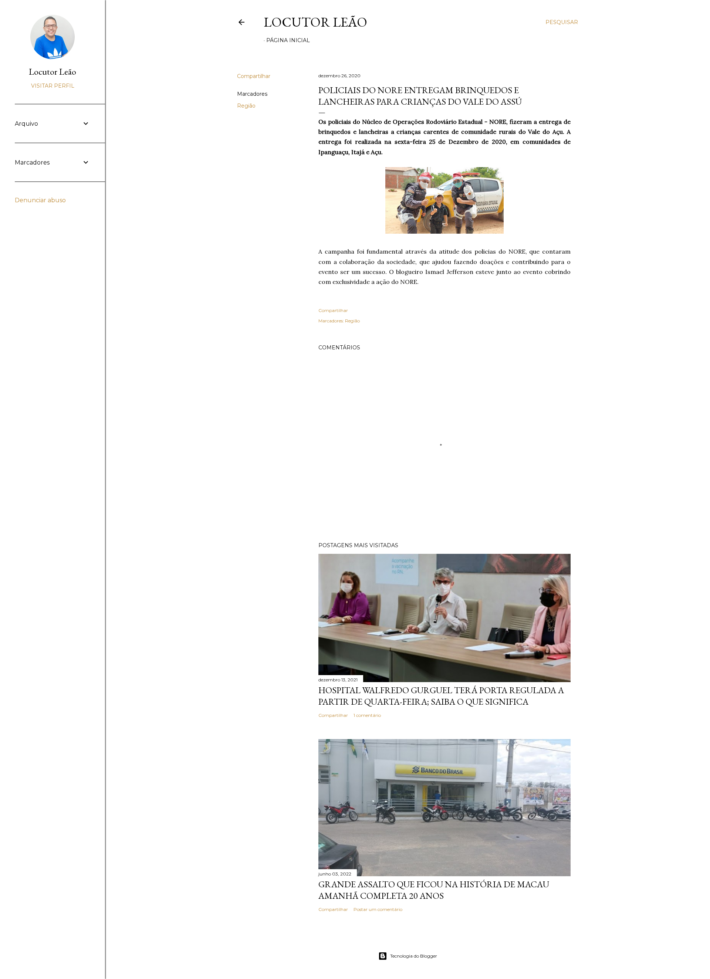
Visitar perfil (52, 85)
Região (246, 105)
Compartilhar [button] (253, 76)
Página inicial (288, 40)
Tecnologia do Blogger (413, 956)
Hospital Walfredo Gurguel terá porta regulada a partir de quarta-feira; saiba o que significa (441, 695)
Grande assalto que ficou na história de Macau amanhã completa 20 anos (433, 889)
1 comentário (367, 715)
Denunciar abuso (40, 200)
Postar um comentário (378, 909)
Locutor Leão (315, 22)
